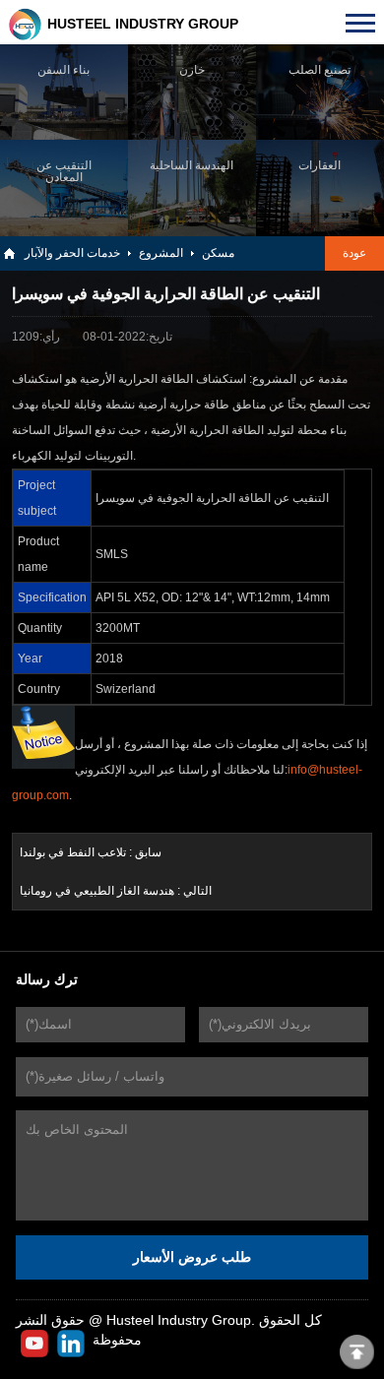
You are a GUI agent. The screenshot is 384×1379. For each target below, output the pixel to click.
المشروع (161, 253)
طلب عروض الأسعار (192, 1257)
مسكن (218, 253)
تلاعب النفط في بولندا (73, 852)
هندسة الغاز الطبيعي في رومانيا (97, 891)
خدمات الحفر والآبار (72, 253)
